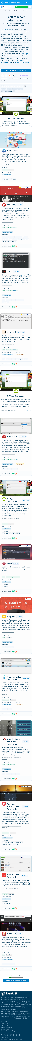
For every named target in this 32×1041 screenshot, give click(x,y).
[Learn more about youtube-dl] (4, 332)
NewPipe (25, 54)
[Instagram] (16, 1035)
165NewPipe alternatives (7, 222)
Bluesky (18, 1014)
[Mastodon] (8, 1035)
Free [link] (13, 89)
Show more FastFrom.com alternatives (16, 980)
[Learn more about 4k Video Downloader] (4, 499)
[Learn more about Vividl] (4, 563)
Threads (23, 1014)
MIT (13, 764)
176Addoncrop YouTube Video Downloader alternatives (11, 826)
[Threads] (13, 1035)
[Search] (27, 2)
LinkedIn (10, 1016)
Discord (20, 1013)
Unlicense (15, 290)
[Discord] (2, 1035)
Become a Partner (6, 1029)
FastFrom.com (6, 30)
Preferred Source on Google (8, 1031)
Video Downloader (7, 174)
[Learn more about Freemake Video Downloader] (4, 677)
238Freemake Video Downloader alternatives (9, 693)
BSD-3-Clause (16, 577)
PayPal (25, 1018)
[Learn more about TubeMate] (4, 934)
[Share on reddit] (9, 75)
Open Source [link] (19, 89)
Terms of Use (4, 1022)
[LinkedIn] (19, 1035)
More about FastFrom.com (15, 70)
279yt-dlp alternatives (7, 285)
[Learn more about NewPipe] (4, 205)
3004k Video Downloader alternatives (10, 518)
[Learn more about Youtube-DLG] (4, 437)
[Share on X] (6, 75)
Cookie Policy (4, 1025)
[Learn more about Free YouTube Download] (4, 875)
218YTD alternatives (6, 164)
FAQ (2, 1020)
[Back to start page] (2, 2)
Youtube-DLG (6, 62)
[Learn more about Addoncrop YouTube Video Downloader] (4, 804)
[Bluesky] (10, 1035)
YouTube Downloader (7, 232)
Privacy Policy (4, 1023)
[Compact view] (27, 86)
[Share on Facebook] (2, 75)
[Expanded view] (25, 86)
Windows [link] (3, 89)
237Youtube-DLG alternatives (8, 454)
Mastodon (13, 1014)
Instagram (4, 1016)
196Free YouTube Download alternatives (11, 888)
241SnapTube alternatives (8, 632)
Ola (12, 1001)
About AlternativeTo (6, 1027)
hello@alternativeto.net (7, 1013)
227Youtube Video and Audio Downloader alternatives (11, 758)
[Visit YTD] (4, 151)
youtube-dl (24, 60)
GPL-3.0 (14, 227)
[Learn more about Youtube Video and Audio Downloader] (4, 739)
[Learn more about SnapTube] (4, 617)
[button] (16, 140)
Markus (17, 1001)
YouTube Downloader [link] (6, 91)
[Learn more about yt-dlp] (4, 271)
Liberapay (18, 1018)
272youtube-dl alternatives (8, 344)
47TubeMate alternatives (7, 949)
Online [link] (9, 89)
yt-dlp (17, 60)
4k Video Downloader (22, 62)
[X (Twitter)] (5, 1035)
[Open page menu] (30, 2)
